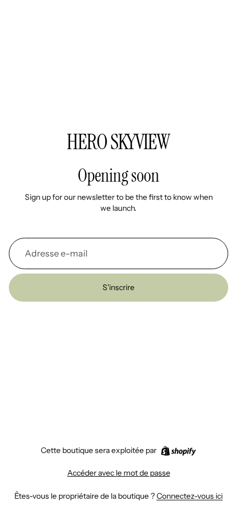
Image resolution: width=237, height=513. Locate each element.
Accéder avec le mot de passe (118, 473)
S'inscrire (118, 287)
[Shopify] (178, 451)
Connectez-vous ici (190, 496)
